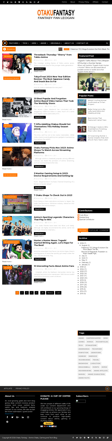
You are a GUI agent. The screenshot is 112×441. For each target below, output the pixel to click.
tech (81, 345)
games (58, 49)
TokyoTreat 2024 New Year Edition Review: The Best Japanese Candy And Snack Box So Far (52, 79)
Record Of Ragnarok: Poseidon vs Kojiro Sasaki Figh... (94, 253)
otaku (8, 126)
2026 (82, 243)
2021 (82, 276)
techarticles (102, 342)
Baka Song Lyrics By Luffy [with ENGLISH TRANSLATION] (96, 111)
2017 (82, 285)
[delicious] (38, 2)
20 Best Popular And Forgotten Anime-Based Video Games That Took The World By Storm (54, 101)
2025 (82, 267)
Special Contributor (87, 219)
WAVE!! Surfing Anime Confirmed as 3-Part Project (97, 102)
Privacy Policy (84, 2)
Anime (43, 43)
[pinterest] (15, 2)
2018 (82, 282)
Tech (25, 43)
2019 (82, 280)
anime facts (84, 378)
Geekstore (96, 352)
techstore (97, 349)
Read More (9, 414)
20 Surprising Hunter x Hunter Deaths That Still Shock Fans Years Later (98, 138)
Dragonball (84, 367)
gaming (9, 100)
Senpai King (84, 217)
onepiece (93, 356)
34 (43, 293)
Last (58, 293)
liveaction (95, 363)
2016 (82, 287)
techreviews (11, 175)
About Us (69, 43)
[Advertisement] (56, 31)
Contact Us (82, 43)
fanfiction (83, 352)
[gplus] (11, 2)
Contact (105, 2)
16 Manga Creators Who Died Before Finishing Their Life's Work (98, 129)
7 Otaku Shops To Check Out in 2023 (53, 195)
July (83, 256)
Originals (55, 43)
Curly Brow (84, 215)
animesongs (84, 349)
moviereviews (85, 370)
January (85, 265)
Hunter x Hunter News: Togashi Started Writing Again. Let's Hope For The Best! (53, 242)
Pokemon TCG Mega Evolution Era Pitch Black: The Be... (94, 249)
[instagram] (34, 2)
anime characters (96, 374)
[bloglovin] (19, 2)
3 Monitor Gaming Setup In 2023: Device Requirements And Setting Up (53, 174)
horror (82, 356)
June (84, 258)
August (85, 245)
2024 (82, 269)
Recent (83, 230)
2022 (82, 274)
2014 (82, 291)
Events (96, 367)
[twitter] (7, 2)
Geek (34, 43)
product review (12, 78)
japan (104, 367)
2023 (82, 271)
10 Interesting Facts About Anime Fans (54, 266)
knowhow (83, 363)
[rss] (26, 2)
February (85, 262)
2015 (82, 289)
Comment (104, 230)
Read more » (39, 69)
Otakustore (11, 197)
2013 (82, 294)
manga (9, 56)
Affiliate (95, 2)
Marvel (82, 374)
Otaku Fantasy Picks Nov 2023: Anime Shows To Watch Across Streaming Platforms (54, 150)
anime (8, 149)
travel (96, 360)
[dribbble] (23, 2)
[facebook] (3, 2)
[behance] (30, 2)
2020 (82, 278)
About (72, 2)
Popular (93, 230)
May (83, 260)
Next (50, 293)
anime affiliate (101, 370)
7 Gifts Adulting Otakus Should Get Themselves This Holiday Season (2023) (52, 126)
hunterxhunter (12, 242)
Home (64, 2)
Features (13, 43)
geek (105, 338)
